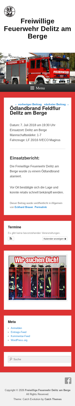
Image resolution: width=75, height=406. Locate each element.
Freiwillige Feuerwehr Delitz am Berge (37, 28)
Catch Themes (53, 399)
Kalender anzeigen (54, 238)
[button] (11, 239)
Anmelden (16, 328)
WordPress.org (19, 340)
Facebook (68, 380)
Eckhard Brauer (24, 207)
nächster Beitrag (56, 104)
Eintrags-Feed (18, 332)
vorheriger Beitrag (28, 104)
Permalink (41, 207)
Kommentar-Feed (20, 336)
